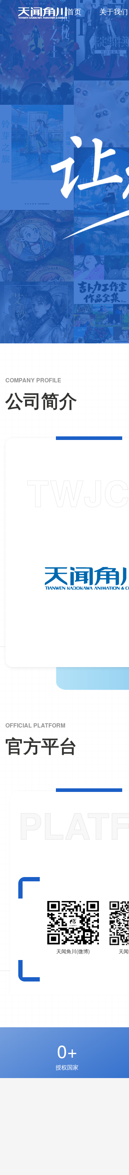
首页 (74, 11)
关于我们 (113, 11)
